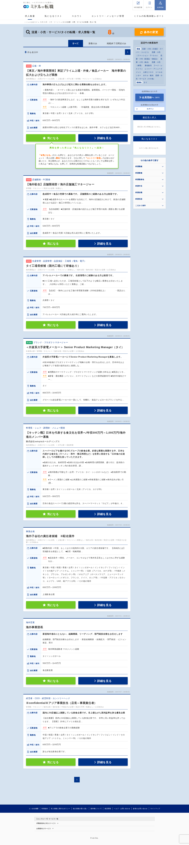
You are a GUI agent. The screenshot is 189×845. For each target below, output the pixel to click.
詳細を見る (104, 138)
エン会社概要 (34, 808)
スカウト (77, 16)
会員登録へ (151, 97)
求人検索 (30, 16)
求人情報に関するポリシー (60, 808)
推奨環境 (108, 808)
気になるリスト (53, 16)
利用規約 (45, 808)
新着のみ (93, 43)
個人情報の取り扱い (80, 808)
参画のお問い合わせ (140, 808)
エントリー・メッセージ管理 (108, 16)
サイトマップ (155, 808)
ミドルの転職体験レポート (149, 16)
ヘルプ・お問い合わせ (122, 808)
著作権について (96, 808)
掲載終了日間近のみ (116, 43)
